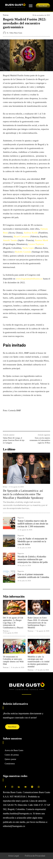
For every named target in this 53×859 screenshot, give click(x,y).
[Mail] (25, 787)
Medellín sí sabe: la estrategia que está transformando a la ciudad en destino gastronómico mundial (38, 662)
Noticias (5, 15)
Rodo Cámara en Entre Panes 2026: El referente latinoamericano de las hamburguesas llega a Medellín (38, 623)
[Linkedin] (19, 425)
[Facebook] (6, 425)
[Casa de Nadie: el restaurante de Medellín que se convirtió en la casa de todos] (9, 541)
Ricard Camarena (22, 236)
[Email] (26, 425)
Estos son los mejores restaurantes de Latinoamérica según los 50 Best (40, 440)
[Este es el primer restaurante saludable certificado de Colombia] (9, 576)
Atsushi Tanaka (10, 240)
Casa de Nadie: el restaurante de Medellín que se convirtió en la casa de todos (32, 541)
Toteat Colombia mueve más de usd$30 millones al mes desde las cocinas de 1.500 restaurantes (33, 524)
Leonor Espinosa (36, 244)
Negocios (21, 518)
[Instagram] (12, 787)
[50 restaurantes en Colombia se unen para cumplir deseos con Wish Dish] (14, 646)
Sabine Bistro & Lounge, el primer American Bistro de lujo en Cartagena (13, 440)
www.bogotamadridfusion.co (29, 279)
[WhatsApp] (13, 425)
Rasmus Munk (41, 240)
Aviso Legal (13, 856)
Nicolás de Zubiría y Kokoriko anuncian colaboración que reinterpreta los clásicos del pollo (33, 559)
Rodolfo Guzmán (23, 252)
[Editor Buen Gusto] (5, 32)
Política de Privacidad (35, 856)
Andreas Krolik (31, 232)
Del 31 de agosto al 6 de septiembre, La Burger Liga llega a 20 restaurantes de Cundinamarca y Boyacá (13, 623)
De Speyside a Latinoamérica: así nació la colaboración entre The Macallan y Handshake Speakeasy (23, 494)
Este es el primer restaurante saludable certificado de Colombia (33, 575)
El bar (5, 487)
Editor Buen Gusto (16, 33)
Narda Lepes (28, 248)
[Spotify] (32, 787)
